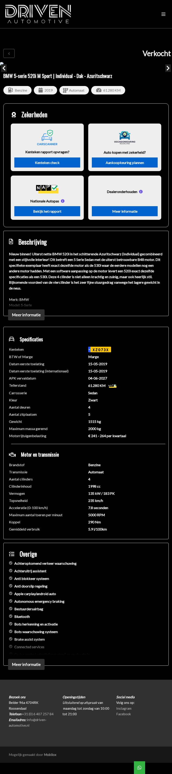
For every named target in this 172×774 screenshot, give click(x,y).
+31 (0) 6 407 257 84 (38, 714)
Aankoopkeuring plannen (125, 162)
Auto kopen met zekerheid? (125, 152)
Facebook (123, 714)
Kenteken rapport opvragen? (47, 152)
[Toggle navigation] (163, 14)
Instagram (123, 708)
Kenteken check (47, 162)
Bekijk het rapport (47, 211)
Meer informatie (125, 211)
